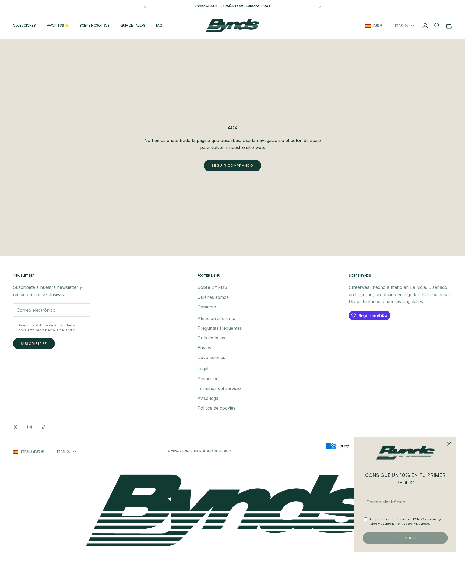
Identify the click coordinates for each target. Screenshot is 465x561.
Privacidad (208, 378)
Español (401, 26)
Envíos (204, 347)
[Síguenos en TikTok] (43, 427)
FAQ (159, 25)
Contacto (207, 307)
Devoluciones (211, 357)
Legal (203, 368)
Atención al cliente (216, 318)
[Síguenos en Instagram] (29, 427)
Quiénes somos (213, 297)
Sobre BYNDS (212, 287)
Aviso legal (208, 398)
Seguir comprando (232, 165)
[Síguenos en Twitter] (15, 427)
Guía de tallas (132, 25)
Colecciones (24, 25)
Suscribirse (34, 343)
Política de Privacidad (412, 524)
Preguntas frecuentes (220, 328)
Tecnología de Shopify (212, 451)
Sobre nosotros (95, 25)
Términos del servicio (219, 388)
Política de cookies (216, 408)
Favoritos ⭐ (58, 25)
